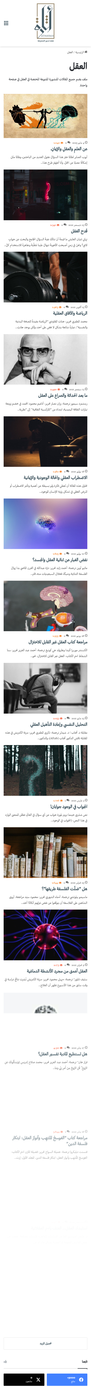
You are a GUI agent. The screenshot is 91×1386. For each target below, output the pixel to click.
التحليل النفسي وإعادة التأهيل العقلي (58, 725)
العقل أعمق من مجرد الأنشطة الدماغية (57, 971)
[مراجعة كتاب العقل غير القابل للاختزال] (45, 606)
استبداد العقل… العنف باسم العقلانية (59, 1224)
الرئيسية (79, 52)
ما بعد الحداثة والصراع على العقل (62, 396)
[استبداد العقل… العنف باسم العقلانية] (45, 1187)
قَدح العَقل (79, 231)
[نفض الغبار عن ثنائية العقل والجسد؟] (45, 524)
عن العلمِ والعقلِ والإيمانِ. (68, 149)
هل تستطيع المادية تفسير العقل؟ (62, 1054)
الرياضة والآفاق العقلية (70, 314)
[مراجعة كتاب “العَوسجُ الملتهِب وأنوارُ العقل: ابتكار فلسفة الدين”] (45, 1099)
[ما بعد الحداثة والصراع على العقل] (45, 359)
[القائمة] (6, 25)
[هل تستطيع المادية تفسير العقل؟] (45, 1017)
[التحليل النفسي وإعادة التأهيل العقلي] (45, 688)
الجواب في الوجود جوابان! (68, 807)
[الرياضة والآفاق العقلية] (45, 277)
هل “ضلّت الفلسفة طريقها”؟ (64, 889)
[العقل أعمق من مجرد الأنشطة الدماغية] (45, 934)
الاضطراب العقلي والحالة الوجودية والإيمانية (55, 478)
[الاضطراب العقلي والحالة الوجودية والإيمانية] (45, 441)
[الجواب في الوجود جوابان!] (45, 770)
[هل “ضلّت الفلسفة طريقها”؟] (45, 852)
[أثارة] (45, 23)
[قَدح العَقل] (45, 195)
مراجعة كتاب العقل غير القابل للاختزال (58, 642)
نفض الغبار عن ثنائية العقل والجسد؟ (60, 560)
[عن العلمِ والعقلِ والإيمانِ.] (45, 116)
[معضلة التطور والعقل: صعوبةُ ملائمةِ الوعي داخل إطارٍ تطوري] (45, 1269)
